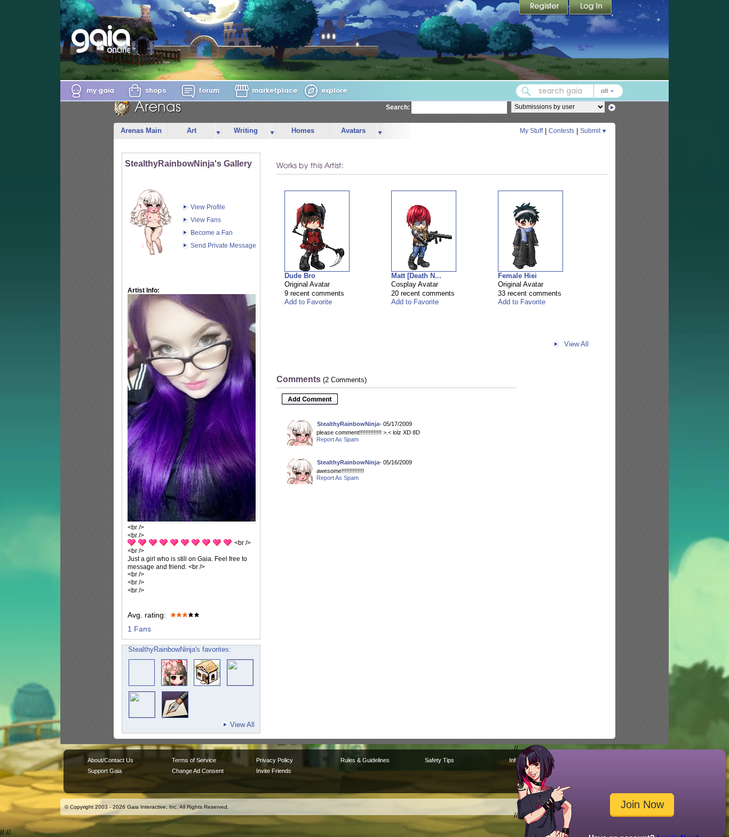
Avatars (353, 131)
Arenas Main (141, 131)
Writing (246, 131)
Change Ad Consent (198, 771)
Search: (398, 107)
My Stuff (531, 131)
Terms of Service (194, 760)
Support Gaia (105, 771)
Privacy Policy (274, 760)
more (218, 131)
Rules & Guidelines (365, 760)
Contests (561, 131)
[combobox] (569, 91)
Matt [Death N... (416, 276)
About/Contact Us (110, 760)
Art (191, 131)
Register (544, 8)
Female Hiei (517, 276)
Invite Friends (273, 771)
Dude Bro (299, 276)
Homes (302, 131)
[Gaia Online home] (104, 39)
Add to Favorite (308, 302)
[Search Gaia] (526, 91)
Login (590, 8)
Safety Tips (439, 760)
